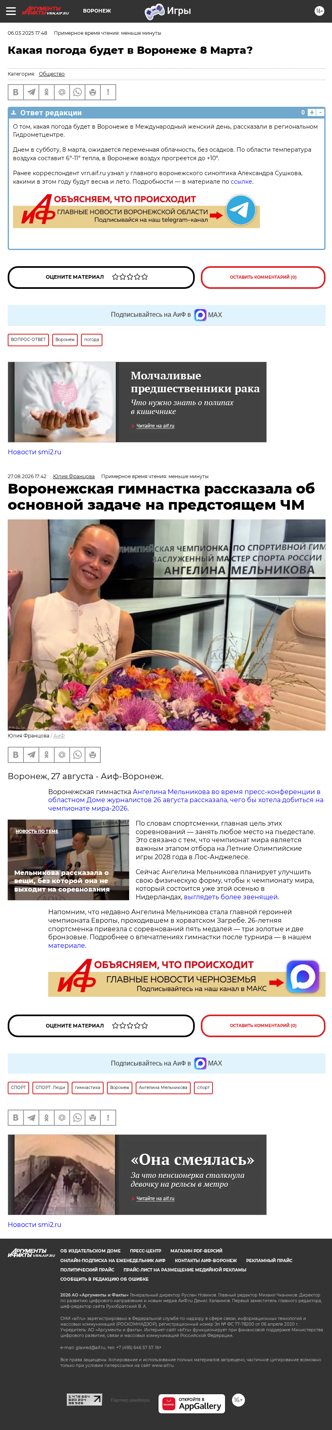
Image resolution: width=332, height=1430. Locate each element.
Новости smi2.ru (35, 452)
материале (66, 945)
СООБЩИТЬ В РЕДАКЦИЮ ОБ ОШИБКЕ (104, 1279)
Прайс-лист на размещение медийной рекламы (184, 1270)
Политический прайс (87, 1270)
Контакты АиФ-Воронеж (206, 1260)
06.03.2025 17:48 (27, 33)
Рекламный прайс (269, 1260)
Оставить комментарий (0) (263, 277)
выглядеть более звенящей (231, 897)
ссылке (241, 181)
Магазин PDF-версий (196, 1251)
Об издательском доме (90, 1251)
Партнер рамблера (130, 1400)
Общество (52, 74)
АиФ (59, 736)
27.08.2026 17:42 (27, 476)
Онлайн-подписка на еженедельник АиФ (113, 1260)
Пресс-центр (145, 1251)
